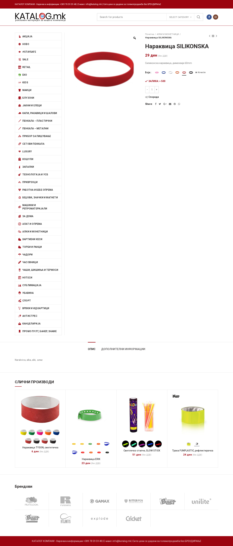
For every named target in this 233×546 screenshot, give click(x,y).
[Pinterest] (174, 104)
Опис (92, 349)
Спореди (153, 97)
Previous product (209, 36)
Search (198, 17)
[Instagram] (215, 17)
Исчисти (202, 72)
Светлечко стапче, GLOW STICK (141, 450)
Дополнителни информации (123, 349)
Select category (179, 17)
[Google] (165, 104)
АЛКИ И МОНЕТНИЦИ (168, 34)
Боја (147, 72)
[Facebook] (209, 17)
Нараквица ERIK (91, 459)
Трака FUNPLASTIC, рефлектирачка (192, 450)
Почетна (149, 34)
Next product (216, 36)
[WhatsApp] (179, 104)
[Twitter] (160, 104)
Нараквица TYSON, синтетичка (40, 447)
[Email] (170, 104)
